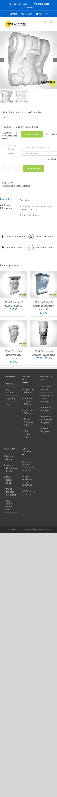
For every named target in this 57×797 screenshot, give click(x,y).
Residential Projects (46, 409)
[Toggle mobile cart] (45, 21)
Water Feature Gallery (27, 434)
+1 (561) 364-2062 (27, 484)
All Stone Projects (45, 388)
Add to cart (33, 168)
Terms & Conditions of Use (11, 467)
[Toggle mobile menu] (51, 21)
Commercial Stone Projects (46, 398)
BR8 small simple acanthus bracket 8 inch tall (43, 306)
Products (10, 383)
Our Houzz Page (9, 479)
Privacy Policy (9, 457)
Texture (10, 153)
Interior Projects (45, 430)
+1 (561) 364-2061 (18, 3)
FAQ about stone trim (9, 505)
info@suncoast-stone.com (30, 492)
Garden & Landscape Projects (46, 419)
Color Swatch (32, 134)
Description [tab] (5, 199)
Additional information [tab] (6, 207)
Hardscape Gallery (29, 412)
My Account (10, 391)
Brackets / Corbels (21, 185)
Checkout (10, 398)
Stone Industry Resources (11, 491)
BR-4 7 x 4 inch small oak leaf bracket (14, 355)
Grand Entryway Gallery (28, 422)
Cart (8, 404)
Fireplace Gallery (28, 391)
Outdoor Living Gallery (28, 401)
